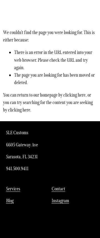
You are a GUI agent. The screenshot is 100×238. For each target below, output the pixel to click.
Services (13, 189)
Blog (10, 201)
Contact (58, 189)
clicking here (74, 95)
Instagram (60, 201)
